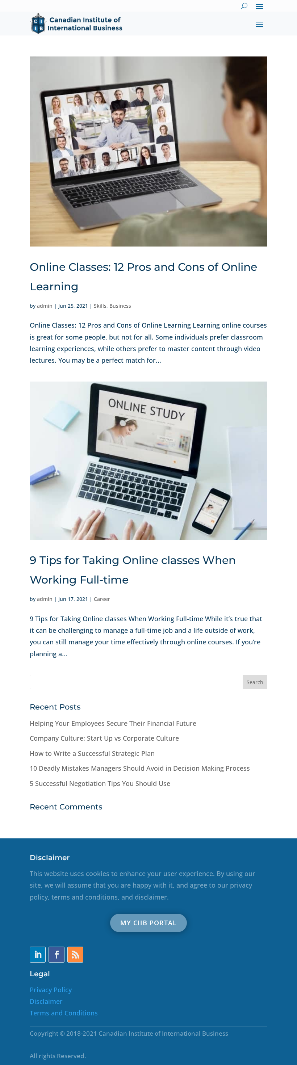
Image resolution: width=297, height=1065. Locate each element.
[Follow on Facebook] (56, 955)
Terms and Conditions (64, 1013)
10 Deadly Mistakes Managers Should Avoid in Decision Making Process (140, 768)
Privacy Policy (51, 989)
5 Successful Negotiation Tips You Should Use (100, 783)
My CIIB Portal (148, 922)
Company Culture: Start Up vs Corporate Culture (104, 738)
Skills (100, 305)
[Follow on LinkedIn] (38, 955)
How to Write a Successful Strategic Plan (92, 753)
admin (45, 305)
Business (120, 305)
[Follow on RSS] (75, 955)
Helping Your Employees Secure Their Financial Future (113, 723)
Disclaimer (46, 1001)
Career (102, 598)
